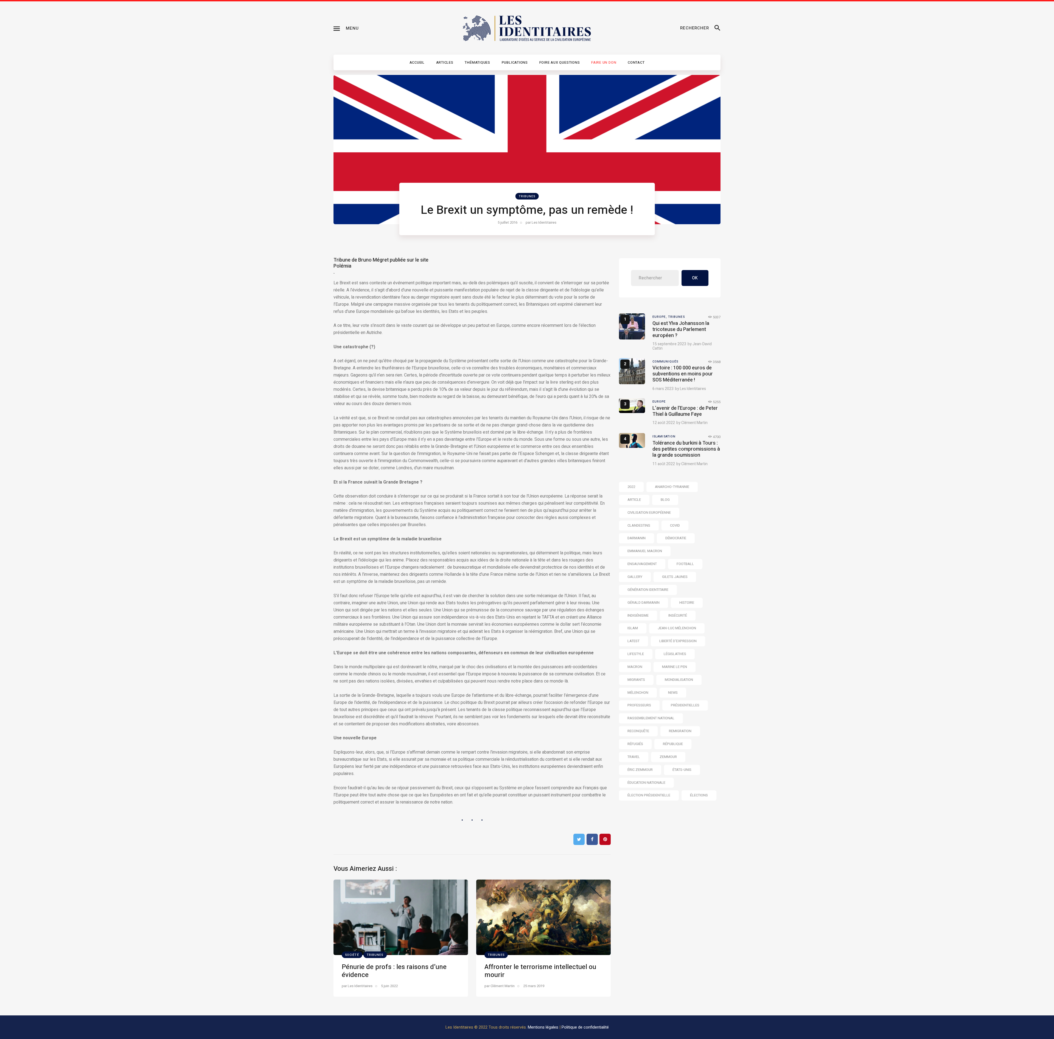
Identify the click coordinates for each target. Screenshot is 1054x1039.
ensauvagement (642, 563)
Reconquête (638, 731)
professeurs (639, 705)
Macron (634, 666)
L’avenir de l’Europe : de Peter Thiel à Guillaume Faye (685, 411)
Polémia (342, 266)
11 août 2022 (663, 464)
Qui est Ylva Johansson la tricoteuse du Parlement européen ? (680, 329)
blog (665, 499)
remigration (680, 731)
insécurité (677, 615)
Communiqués (665, 361)
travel (633, 756)
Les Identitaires (693, 389)
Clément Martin (694, 423)
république (673, 743)
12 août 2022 (663, 423)
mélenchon (637, 692)
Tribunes (527, 196)
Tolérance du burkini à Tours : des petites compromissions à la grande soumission (686, 449)
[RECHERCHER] (717, 28)
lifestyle (635, 653)
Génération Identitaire (647, 589)
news (673, 692)
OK (695, 278)
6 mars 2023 (663, 389)
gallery (634, 576)
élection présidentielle (648, 795)
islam (632, 628)
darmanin (636, 538)
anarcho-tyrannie (672, 486)
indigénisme (638, 615)
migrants (636, 679)
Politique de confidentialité (585, 1027)
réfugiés (635, 743)
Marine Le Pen (674, 666)
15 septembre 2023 (669, 344)
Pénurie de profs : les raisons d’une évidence (394, 971)
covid (675, 525)
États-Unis (681, 769)
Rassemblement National (650, 718)
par (541, 222)
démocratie (675, 538)
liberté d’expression (678, 641)
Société (352, 955)
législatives (675, 653)
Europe (659, 401)
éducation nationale (646, 782)
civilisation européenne (649, 512)
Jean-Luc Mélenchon (677, 628)
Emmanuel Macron (644, 551)
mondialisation (679, 679)
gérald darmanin (643, 602)
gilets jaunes (675, 576)
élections (699, 795)
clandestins (638, 525)
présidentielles (685, 705)
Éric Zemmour (640, 769)
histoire (686, 602)
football (685, 563)
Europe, (660, 316)
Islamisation (663, 436)
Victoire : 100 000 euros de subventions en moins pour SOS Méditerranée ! (682, 374)
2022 (631, 486)
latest (633, 641)
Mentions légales (543, 1027)
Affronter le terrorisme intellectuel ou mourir (540, 971)
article (634, 499)
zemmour (668, 756)
